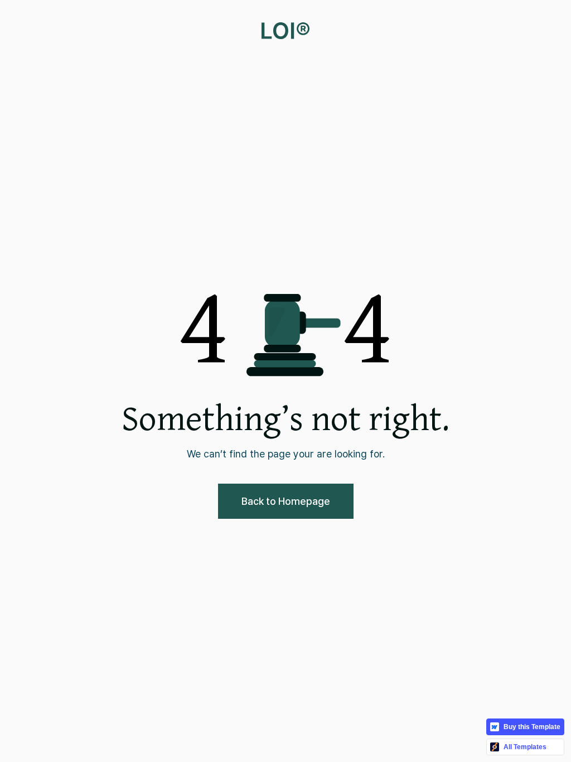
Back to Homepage (285, 501)
